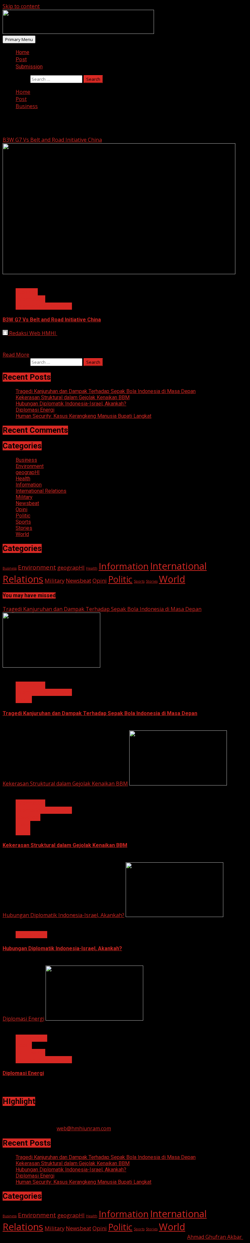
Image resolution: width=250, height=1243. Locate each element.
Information (30, 299)
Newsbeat (27, 503)
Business (27, 291)
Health (23, 478)
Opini (21, 509)
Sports (23, 522)
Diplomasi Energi (35, 410)
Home (22, 52)
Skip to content (21, 6)
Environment (30, 466)
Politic (23, 516)
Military (24, 497)
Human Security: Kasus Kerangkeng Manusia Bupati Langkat (83, 416)
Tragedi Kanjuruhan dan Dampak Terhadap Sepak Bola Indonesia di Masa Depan (106, 391)
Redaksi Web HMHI (32, 333)
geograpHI (28, 472)
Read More (16, 354)
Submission (29, 67)
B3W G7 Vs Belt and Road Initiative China (52, 139)
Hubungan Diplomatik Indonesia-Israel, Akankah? (71, 404)
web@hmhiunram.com (84, 1128)
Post (21, 59)
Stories (24, 528)
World (22, 534)
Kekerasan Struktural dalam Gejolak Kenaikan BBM (73, 397)
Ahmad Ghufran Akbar (215, 1236)
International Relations (44, 306)
